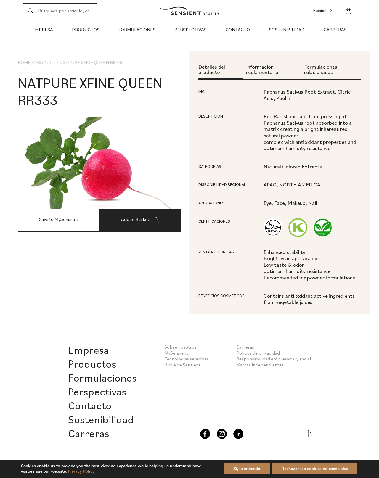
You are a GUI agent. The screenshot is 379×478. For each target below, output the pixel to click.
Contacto (238, 30)
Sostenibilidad (287, 30)
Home (24, 62)
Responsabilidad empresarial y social (273, 359)
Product (45, 62)
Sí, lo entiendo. (247, 468)
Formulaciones (136, 30)
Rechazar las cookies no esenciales (314, 468)
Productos (85, 30)
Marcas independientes (260, 365)
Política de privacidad (258, 353)
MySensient (176, 353)
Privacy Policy (81, 471)
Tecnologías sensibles (186, 359)
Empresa (42, 30)
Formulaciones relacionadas (320, 69)
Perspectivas (190, 30)
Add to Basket (135, 219)
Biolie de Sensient (182, 365)
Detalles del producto (211, 69)
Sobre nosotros (180, 347)
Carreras (335, 30)
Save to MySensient (58, 219)
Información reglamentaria (262, 69)
